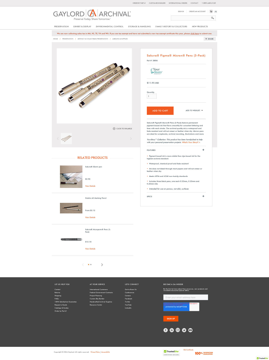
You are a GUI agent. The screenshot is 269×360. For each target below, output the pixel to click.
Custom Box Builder (157, 3)
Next (130, 139)
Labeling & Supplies (119, 39)
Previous (58, 139)
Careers (128, 296)
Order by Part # (139, 3)
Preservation (61, 26)
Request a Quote (61, 305)
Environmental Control (110, 26)
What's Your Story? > (191, 142)
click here (195, 33)
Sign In (181, 11)
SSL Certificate (188, 350)
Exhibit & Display (82, 26)
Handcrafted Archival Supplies (101, 302)
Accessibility (105, 352)
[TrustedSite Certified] (171, 352)
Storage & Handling (139, 26)
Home (55, 39)
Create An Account (197, 11)
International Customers (99, 289)
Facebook (128, 299)
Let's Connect (132, 284)
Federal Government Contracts (101, 292)
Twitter (127, 302)
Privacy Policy (95, 352)
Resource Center (96, 305)
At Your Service (97, 284)
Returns (57, 292)
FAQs (57, 299)
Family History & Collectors (171, 26)
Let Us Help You (62, 284)
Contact (194, 3)
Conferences (129, 292)
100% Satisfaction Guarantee (66, 302)
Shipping (58, 296)
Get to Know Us (131, 289)
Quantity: (151, 92)
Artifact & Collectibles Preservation (91, 39)
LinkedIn (128, 308)
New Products (200, 26)
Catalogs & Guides (62, 308)
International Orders (178, 3)
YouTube (128, 305)
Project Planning (96, 296)
